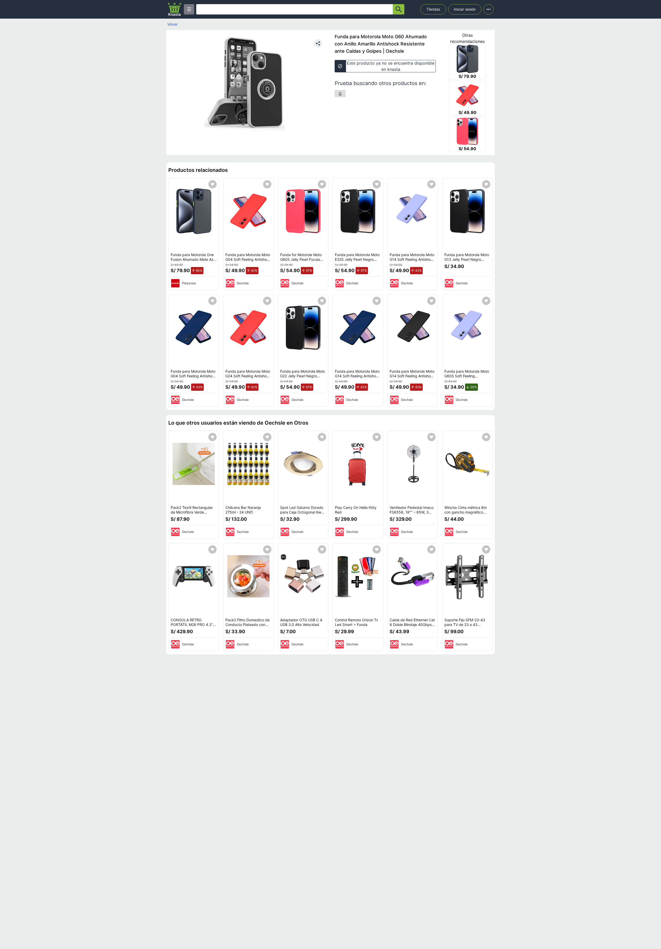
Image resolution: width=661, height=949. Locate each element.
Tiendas (433, 9)
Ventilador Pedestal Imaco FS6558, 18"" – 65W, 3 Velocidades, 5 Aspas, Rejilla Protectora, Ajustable (413, 514)
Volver (172, 24)
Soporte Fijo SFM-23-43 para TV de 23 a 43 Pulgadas (464, 624)
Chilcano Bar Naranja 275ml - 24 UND (243, 509)
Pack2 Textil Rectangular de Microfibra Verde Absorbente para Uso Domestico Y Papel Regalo (193, 514)
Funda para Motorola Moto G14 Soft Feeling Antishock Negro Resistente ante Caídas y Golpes (412, 378)
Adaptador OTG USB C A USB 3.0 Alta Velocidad (301, 622)
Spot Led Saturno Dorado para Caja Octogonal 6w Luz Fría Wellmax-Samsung (303, 512)
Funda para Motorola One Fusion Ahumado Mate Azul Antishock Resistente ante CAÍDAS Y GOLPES (193, 261)
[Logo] (174, 9)
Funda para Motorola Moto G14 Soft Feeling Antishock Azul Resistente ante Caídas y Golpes (357, 378)
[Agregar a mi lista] (212, 184)
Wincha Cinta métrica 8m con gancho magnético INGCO (465, 512)
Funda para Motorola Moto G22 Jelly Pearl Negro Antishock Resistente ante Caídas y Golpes (302, 378)
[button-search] (398, 9)
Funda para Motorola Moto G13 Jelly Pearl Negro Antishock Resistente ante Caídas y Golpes (466, 261)
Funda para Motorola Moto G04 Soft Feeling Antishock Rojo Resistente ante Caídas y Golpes (248, 261)
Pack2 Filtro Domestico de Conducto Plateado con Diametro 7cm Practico (247, 624)
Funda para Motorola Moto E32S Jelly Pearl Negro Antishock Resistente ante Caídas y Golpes (357, 261)
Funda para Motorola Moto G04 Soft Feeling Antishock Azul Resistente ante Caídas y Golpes (193, 378)
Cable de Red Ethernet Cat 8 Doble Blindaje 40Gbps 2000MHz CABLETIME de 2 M (412, 627)
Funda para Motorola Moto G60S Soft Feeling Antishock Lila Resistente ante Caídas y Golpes (466, 378)
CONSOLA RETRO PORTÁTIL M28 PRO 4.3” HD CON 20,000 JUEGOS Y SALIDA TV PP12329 (192, 627)
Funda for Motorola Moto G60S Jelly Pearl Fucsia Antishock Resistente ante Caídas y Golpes (302, 261)
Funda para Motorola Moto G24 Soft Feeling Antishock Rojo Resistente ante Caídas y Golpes (248, 378)
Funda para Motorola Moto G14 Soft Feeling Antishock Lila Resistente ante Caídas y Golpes (412, 261)
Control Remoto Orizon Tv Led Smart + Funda (356, 622)
